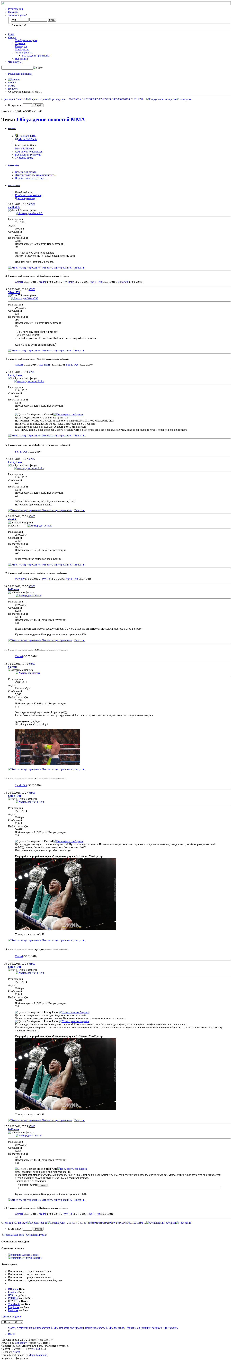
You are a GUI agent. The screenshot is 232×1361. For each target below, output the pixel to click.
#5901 (32, 204)
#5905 (32, 516)
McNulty (20, 578)
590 (98, 99)
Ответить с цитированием (56, 267)
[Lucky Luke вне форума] (29, 381)
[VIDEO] (13, 1298)
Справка (20, 43)
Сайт (11, 34)
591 (102, 99)
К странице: (15, 105)
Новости (13, 88)
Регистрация (15, 8)
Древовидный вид (25, 198)
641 (126, 99)
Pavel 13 (45, 578)
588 (90, 99)
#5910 (32, 1126)
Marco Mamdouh (38, 1355)
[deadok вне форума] (40, 525)
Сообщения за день (26, 40)
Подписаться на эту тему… (31, 178)
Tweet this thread (24, 157)
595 (118, 99)
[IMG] (11, 1295)
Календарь (21, 46)
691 (130, 99)
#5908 (32, 792)
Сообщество (22, 49)
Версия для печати (26, 171)
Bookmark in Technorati (28, 154)
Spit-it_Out (96, 281)
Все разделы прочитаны (36, 55)
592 (106, 99)
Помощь (13, 12)
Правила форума (11, 1316)
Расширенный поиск (20, 73)
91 (70, 99)
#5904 (32, 459)
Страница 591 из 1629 (14, 99)
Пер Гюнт (68, 281)
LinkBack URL (27, 136)
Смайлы (13, 1292)
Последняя (169, 99)
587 (86, 99)
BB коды (13, 1289)
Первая (43, 99)
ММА (11, 85)
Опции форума (23, 52)
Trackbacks (14, 1304)
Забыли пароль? (17, 15)
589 (94, 99)
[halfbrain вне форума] (28, 595)
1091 (135, 99)
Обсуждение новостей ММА (51, 119)
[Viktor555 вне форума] (24, 298)
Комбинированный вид (28, 195)
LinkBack (12, 129)
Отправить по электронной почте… (36, 175)
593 (110, 99)
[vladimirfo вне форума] (29, 213)
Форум (12, 37)
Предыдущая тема (13, 1234)
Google (35, 1254)
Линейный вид (23, 192)
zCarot (16, 1351)
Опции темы (13, 165)
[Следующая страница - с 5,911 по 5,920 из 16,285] (154, 99)
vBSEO (35, 1348)
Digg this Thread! (24, 148)
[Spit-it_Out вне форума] (30, 801)
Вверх (79, 267)
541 (77, 99)
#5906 (32, 586)
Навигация (21, 58)
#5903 (32, 372)
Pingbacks (13, 1307)
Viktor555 (123, 281)
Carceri (19, 281)
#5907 (32, 663)
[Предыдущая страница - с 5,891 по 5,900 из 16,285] (56, 99)
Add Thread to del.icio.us (28, 151)
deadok (43, 281)
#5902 (32, 289)
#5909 (32, 963)
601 (122, 99)
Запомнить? (19, 25)
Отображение (14, 186)
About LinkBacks (27, 139)
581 (81, 99)
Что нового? (15, 61)
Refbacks (13, 1310)
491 (73, 99)
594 (114, 99)
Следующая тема (36, 1234)
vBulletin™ (21, 1342)
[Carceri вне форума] (28, 673)
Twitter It (37, 1257)
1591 (140, 99)
